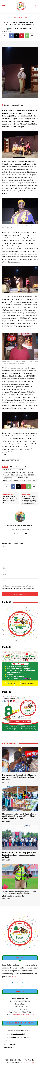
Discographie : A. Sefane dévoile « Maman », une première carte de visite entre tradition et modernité (19, 777)
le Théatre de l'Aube (22, 477)
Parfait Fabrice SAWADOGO (23, 29)
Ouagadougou (17, 480)
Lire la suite (16, 977)
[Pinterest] (21, 35)
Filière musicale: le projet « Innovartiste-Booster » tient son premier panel (10, 499)
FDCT (19, 472)
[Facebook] (11, 35)
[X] (16, 35)
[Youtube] (26, 533)
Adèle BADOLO (14, 467)
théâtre (24, 480)
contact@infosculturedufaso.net (22, 1015)
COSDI (15, 469)
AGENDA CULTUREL (20, 18)
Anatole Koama (24, 467)
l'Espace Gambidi (28, 472)
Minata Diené (7, 480)
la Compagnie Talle (21, 475)
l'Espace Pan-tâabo (8, 475)
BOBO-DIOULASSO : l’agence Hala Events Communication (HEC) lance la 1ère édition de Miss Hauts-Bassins (29, 500)
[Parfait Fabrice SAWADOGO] (7, 29)
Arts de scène (7, 469)
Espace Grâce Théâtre (9, 472)
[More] (32, 35)
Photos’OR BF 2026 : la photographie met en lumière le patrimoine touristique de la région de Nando (19, 855)
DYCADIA (22, 469)
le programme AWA (8, 477)
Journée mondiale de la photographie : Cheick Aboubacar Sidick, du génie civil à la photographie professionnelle (19, 894)
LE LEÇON (31, 475)
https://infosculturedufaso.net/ (20, 529)
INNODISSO (29, 1062)
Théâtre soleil (32, 480)
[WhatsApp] (27, 35)
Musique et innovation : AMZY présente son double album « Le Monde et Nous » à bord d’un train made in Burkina (19, 816)
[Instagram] (18, 533)
